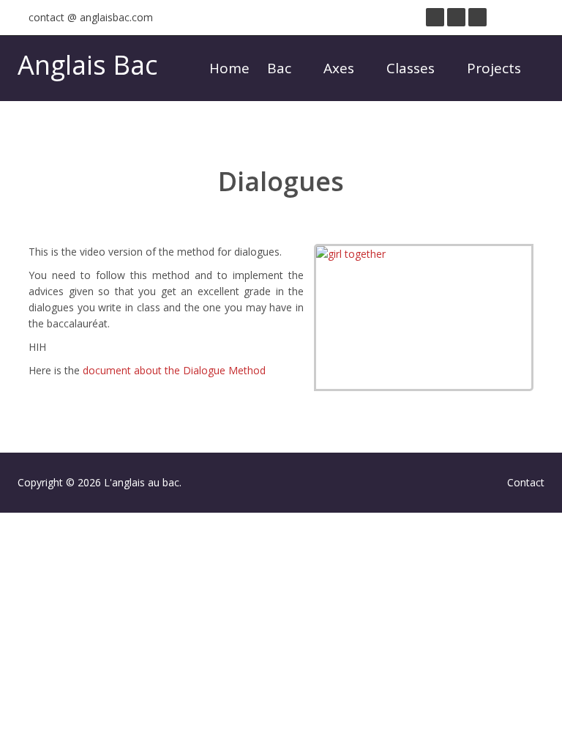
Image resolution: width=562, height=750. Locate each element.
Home (229, 68)
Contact (525, 482)
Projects (496, 68)
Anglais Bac (87, 65)
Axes (340, 68)
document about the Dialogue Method (174, 370)
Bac (281, 68)
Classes (412, 68)
